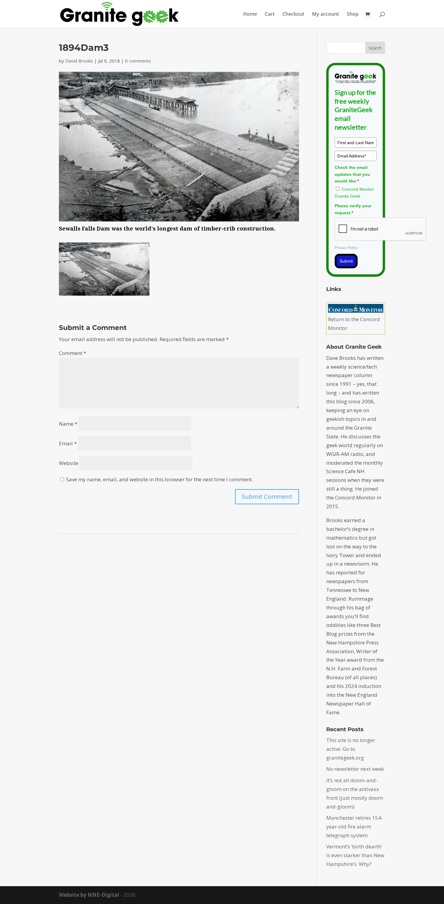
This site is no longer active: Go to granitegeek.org (350, 749)
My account (325, 14)
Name (68, 423)
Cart (270, 14)
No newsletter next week (355, 768)
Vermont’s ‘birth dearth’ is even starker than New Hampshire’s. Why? (355, 855)
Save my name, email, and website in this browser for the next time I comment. (159, 479)
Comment (72, 353)
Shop (353, 14)
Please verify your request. (353, 209)
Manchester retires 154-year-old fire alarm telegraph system (354, 826)
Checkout (293, 14)
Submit (346, 261)
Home (250, 14)
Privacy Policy (346, 248)
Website (68, 463)
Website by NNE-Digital (89, 894)
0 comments (138, 61)
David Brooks (79, 61)
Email (68, 443)
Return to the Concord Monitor (354, 323)
